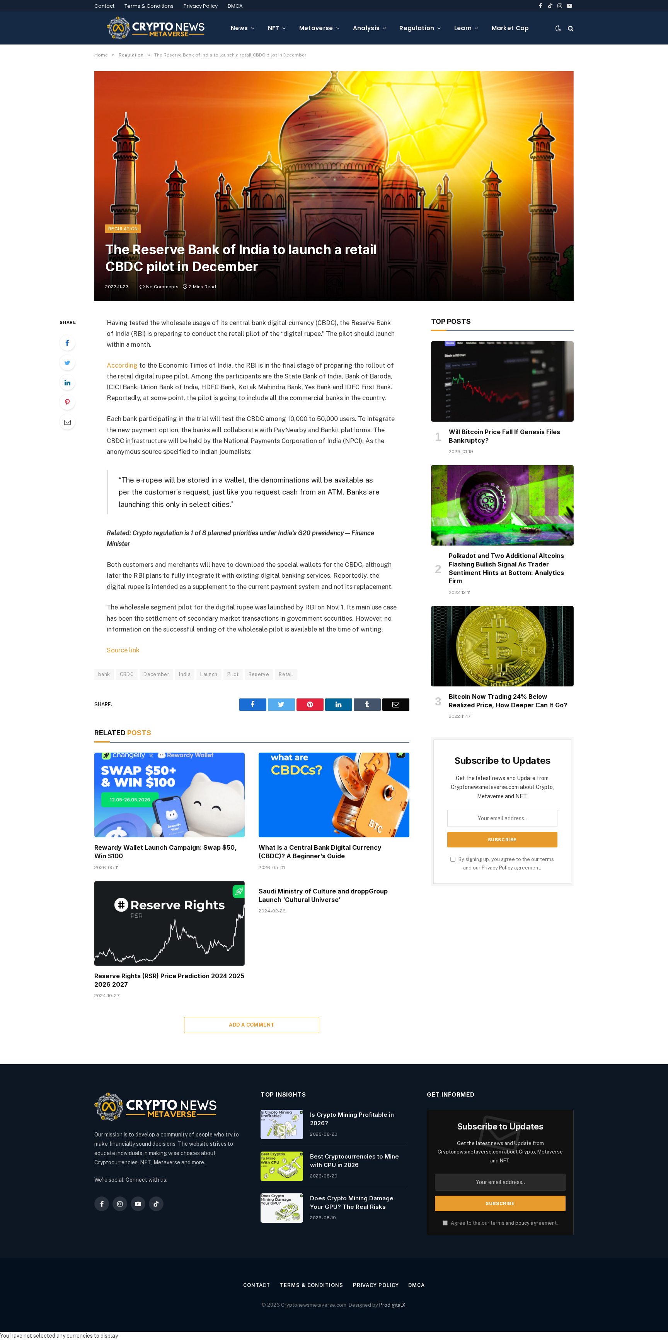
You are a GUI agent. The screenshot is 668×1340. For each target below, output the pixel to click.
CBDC (127, 674)
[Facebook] (67, 343)
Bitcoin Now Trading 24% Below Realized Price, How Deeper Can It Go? (508, 701)
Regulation (416, 28)
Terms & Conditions (149, 6)
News (239, 28)
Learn (463, 28)
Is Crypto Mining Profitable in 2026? (352, 1118)
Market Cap (510, 28)
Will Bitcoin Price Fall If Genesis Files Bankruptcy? (504, 436)
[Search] (570, 28)
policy (522, 1223)
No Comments (162, 286)
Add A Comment (251, 1025)
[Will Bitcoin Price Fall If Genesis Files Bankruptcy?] (502, 381)
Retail (286, 674)
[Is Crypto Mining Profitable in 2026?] (282, 1124)
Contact (104, 6)
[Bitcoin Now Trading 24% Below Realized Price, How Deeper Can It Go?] (502, 646)
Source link (123, 650)
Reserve (259, 674)
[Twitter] (67, 362)
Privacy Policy (201, 6)
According (122, 365)
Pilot (233, 674)
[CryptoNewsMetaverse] (156, 28)
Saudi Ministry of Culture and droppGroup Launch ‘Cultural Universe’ (323, 895)
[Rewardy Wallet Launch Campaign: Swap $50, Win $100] (169, 795)
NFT (273, 28)
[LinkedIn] (67, 382)
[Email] (67, 422)
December (156, 674)
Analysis (366, 28)
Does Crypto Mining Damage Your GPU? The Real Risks (352, 1202)
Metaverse (316, 28)
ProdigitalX (392, 1305)
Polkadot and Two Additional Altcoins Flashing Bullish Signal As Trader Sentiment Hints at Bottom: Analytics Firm (506, 568)
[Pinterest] (67, 402)
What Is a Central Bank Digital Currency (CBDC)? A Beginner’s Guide (320, 852)
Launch (208, 674)
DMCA (235, 6)
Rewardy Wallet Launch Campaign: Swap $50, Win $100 (165, 852)
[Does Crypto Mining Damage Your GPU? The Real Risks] (282, 1208)
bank (104, 674)
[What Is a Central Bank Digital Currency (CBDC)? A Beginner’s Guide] (334, 795)
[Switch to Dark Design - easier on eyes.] (558, 28)
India (185, 674)
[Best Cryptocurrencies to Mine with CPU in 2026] (282, 1166)
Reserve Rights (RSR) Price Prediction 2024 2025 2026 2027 (169, 980)
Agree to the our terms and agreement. (504, 1223)
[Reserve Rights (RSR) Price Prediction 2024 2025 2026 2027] (169, 923)
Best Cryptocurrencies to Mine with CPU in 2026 (354, 1160)
